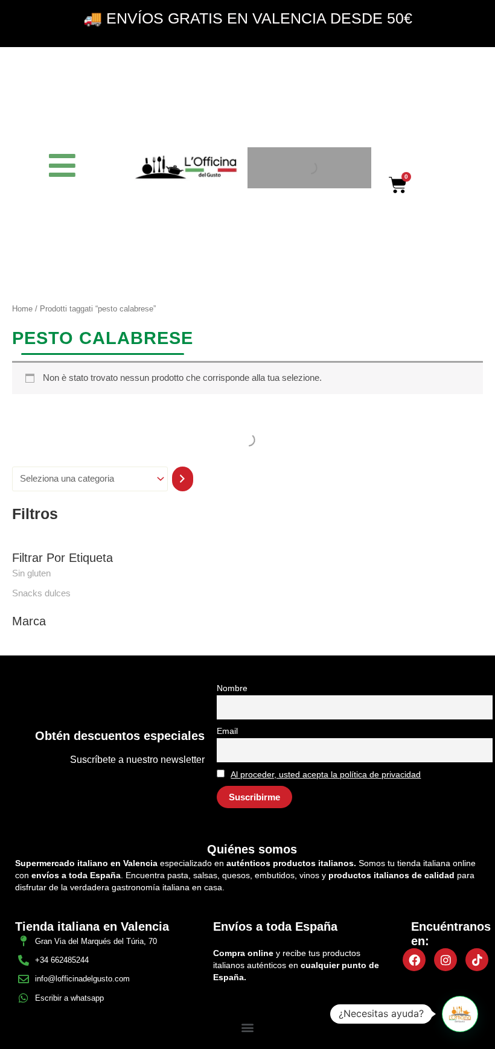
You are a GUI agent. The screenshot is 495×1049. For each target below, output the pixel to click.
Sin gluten (31, 573)
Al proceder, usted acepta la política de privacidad (326, 774)
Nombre (232, 688)
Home (22, 308)
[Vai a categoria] (182, 479)
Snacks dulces (41, 593)
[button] (248, 1027)
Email (227, 731)
